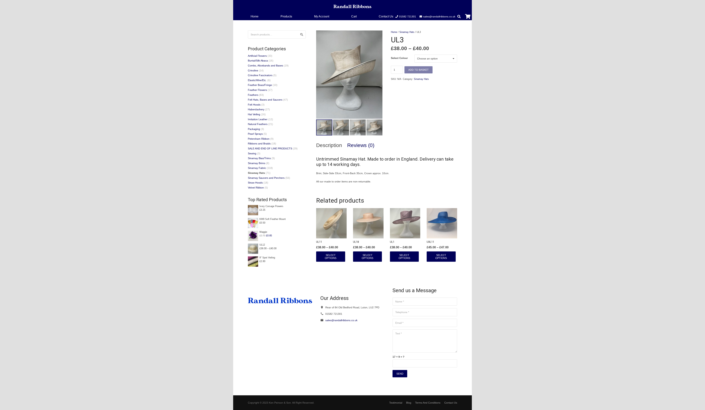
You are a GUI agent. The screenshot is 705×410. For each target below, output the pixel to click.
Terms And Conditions (427, 402)
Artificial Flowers (257, 55)
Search (302, 34)
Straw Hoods (255, 182)
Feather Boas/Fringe (260, 85)
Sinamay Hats (406, 32)
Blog (408, 402)
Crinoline (253, 70)
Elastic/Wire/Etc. (257, 80)
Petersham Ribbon (259, 138)
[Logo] (352, 6)
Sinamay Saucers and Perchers (266, 177)
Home (394, 32)
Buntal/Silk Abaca (258, 60)
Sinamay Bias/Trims (259, 158)
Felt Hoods (254, 104)
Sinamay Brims (256, 163)
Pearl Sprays (255, 133)
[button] (359, 16)
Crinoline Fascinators (260, 75)
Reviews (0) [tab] (360, 145)
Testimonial (395, 402)
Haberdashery (256, 109)
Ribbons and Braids (259, 143)
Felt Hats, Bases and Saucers (265, 99)
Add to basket (418, 69)
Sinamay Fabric (257, 167)
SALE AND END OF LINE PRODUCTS (270, 148)
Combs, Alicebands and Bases (265, 65)
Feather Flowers (257, 89)
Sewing (252, 153)
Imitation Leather (257, 119)
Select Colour (399, 58)
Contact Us (450, 402)
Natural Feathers (257, 124)
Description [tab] (329, 145)
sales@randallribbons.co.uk (341, 320)
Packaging (254, 129)
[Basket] (467, 16)
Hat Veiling (254, 114)
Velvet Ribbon (256, 187)
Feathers (253, 94)
